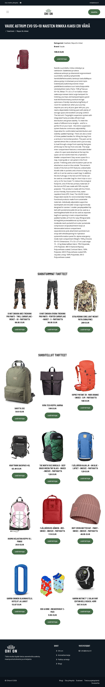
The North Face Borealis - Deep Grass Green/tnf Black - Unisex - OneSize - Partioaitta (52, 468)
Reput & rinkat (23, 31)
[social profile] (20, 3)
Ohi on (60, 651)
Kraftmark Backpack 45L (19, 465)
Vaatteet (10, 31)
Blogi (60, 664)
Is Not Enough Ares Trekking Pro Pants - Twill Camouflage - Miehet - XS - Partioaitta (19, 316)
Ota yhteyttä (69, 680)
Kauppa (94, 12)
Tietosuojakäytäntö (91, 680)
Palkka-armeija (63, 659)
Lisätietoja (62, 59)
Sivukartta (95, 683)
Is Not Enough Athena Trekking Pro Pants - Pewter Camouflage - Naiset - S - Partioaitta (52, 316)
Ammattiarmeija (64, 655)
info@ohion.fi (94, 3)
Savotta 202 (20, 408)
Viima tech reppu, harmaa (52, 405)
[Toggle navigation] (7, 12)
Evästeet (79, 680)
